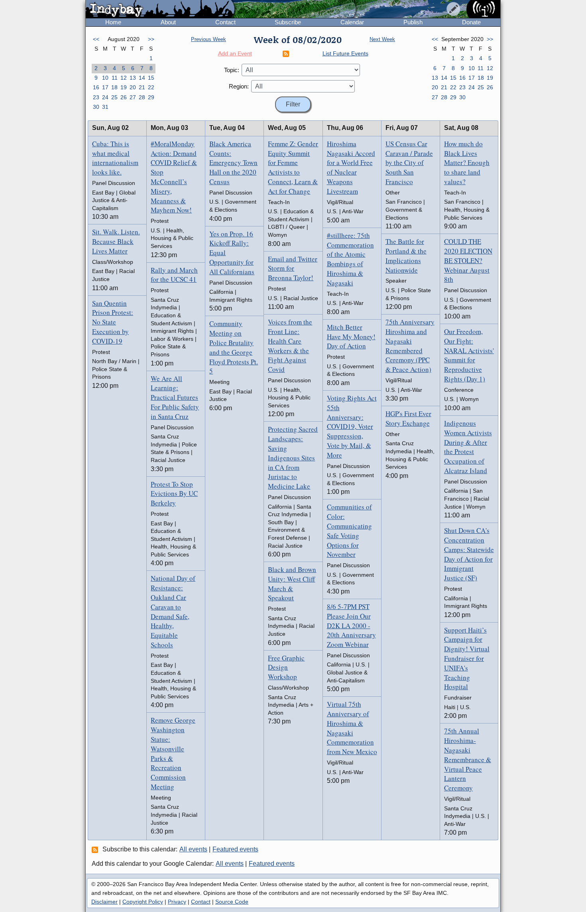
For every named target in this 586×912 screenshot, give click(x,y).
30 (96, 107)
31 (105, 107)
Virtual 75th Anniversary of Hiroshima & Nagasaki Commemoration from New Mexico (352, 728)
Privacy (177, 901)
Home (113, 22)
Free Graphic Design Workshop (286, 667)
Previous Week (208, 39)
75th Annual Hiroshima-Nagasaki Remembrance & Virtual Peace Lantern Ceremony (467, 759)
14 (142, 78)
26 (123, 97)
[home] (160, 9)
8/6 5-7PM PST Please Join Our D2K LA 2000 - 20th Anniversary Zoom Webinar (351, 625)
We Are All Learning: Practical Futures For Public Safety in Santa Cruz (175, 397)
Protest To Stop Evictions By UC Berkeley (174, 494)
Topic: (231, 70)
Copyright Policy (142, 901)
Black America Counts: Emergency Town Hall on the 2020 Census (233, 162)
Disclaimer (104, 901)
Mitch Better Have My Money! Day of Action (351, 336)
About (168, 22)
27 (133, 97)
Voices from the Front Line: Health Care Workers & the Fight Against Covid (290, 345)
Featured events (235, 849)
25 (114, 97)
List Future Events (345, 53)
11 (115, 78)
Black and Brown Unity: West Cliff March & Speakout (292, 583)
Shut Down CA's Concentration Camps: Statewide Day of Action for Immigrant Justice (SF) (469, 554)
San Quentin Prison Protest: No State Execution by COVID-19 (112, 322)
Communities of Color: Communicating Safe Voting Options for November (349, 530)
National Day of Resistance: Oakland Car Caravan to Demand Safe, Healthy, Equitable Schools (173, 611)
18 (114, 87)
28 (142, 97)
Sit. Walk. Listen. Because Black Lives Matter (116, 241)
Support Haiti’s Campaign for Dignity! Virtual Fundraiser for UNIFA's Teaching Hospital (467, 658)
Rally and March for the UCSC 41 (174, 274)
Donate (471, 22)
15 (151, 78)
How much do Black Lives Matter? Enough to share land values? (467, 162)
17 (105, 87)
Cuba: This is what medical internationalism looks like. (115, 158)
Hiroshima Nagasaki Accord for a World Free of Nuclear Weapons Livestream (351, 167)
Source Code (231, 901)
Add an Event (235, 53)
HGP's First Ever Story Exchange (408, 418)
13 (133, 78)
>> (151, 39)
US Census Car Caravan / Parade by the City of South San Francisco (409, 162)
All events (193, 849)
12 (123, 78)
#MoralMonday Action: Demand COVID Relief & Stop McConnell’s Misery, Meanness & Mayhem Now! (174, 177)
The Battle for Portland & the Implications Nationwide (406, 255)
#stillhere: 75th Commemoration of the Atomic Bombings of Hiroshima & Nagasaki (350, 259)
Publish (413, 22)
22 (151, 87)
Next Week (382, 39)
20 (133, 87)
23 (96, 97)
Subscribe (288, 22)
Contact (225, 22)
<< (96, 39)
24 (105, 97)
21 (142, 87)
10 (105, 78)
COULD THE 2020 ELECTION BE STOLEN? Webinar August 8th (468, 260)
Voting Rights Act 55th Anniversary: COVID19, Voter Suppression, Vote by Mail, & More (352, 426)
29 (151, 97)
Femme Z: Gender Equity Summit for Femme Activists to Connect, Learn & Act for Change (293, 167)
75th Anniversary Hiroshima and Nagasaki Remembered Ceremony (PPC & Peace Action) (410, 345)
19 (123, 87)
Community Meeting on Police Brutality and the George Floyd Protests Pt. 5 (233, 347)
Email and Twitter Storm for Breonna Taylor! (292, 268)
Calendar (352, 22)
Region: (239, 86)
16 (96, 87)
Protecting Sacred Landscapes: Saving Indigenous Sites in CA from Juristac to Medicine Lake (293, 458)
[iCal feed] (96, 849)
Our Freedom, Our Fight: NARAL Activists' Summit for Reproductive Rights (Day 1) (469, 355)
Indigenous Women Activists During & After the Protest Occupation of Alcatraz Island (468, 447)
